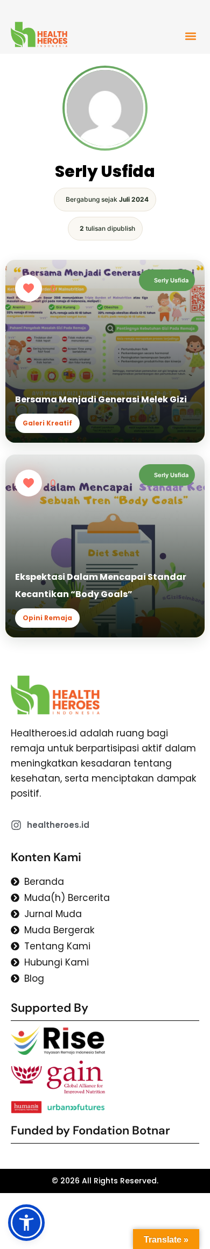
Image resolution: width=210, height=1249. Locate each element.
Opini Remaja (47, 617)
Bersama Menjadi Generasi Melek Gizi (101, 399)
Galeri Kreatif (47, 423)
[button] (191, 36)
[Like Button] (28, 288)
